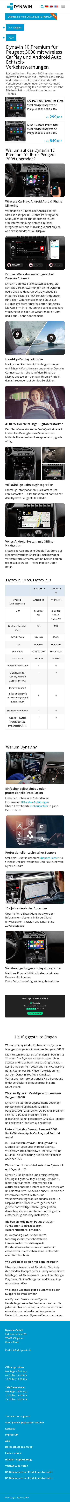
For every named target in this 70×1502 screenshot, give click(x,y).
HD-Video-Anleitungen (35, 802)
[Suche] (41, 6)
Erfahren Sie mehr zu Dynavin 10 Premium (30, 16)
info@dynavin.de (22, 1350)
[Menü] (62, 7)
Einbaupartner (39, 806)
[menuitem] (41, 6)
